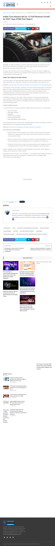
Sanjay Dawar (39, 231)
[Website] (13, 219)
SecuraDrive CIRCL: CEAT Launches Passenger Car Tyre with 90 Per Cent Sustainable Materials (29, 85)
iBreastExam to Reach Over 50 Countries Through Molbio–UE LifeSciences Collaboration (14, 250)
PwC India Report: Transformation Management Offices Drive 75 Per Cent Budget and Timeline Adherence (10, 275)
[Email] (47, 217)
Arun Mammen (7, 228)
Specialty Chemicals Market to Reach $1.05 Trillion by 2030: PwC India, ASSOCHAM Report (27, 273)
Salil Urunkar (30, 24)
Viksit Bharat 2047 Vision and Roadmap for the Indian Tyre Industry (31, 234)
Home (4, 12)
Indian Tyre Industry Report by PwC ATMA (11, 201)
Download (22, 201)
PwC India (30, 153)
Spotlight (8, 12)
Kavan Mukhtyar (7, 231)
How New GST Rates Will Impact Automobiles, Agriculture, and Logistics (24, 127)
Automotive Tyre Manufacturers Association (28, 228)
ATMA (17, 97)
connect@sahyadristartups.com (13, 534)
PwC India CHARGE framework (27, 231)
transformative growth (9, 234)
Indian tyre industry (44, 228)
